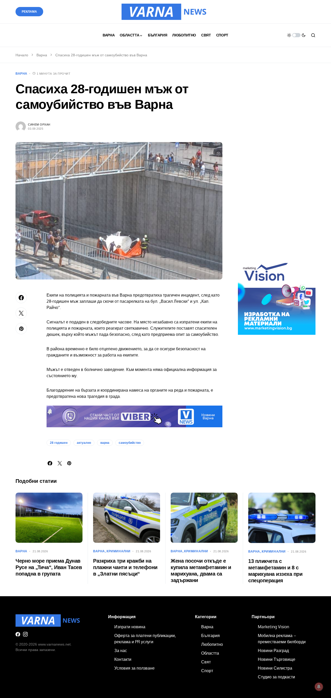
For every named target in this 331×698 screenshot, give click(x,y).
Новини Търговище (276, 659)
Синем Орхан (39, 124)
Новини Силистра (275, 668)
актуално (84, 443)
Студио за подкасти (276, 676)
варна (104, 443)
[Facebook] (18, 634)
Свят (206, 661)
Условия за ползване (134, 668)
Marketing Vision (273, 626)
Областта (210, 653)
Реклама (29, 11)
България (210, 635)
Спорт (207, 670)
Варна (41, 55)
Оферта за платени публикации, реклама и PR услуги (145, 638)
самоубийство (130, 443)
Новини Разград (273, 650)
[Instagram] (25, 634)
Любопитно (212, 644)
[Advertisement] (276, 167)
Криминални (119, 551)
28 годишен (58, 443)
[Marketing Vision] (276, 295)
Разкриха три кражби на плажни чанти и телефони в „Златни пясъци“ (125, 567)
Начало (22, 55)
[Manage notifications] (319, 687)
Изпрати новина (129, 626)
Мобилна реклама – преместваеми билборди (282, 638)
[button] (296, 35)
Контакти (122, 659)
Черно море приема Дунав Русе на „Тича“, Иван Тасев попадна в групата (49, 567)
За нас (120, 650)
